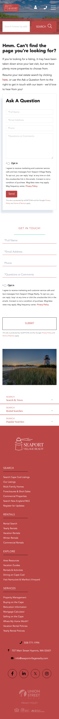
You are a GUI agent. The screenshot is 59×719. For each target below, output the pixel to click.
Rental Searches (14, 410)
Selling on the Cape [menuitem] (13, 617)
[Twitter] (35, 673)
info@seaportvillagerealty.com (31, 658)
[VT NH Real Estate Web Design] (29, 694)
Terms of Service (20, 203)
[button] (44, 26)
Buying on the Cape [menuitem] (13, 602)
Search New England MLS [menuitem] (16, 501)
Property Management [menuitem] (14, 598)
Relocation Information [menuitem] (15, 607)
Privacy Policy (31, 186)
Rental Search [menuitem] (10, 524)
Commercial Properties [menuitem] (15, 496)
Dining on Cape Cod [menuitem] (13, 575)
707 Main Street (31, 651)
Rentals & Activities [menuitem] (13, 570)
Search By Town (14, 400)
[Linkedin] (23, 673)
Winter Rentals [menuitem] (10, 538)
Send (12, 194)
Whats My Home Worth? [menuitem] (15, 621)
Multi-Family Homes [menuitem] (13, 487)
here (5, 80)
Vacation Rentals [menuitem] (11, 533)
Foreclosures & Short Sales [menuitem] (16, 492)
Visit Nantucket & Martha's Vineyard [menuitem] (21, 580)
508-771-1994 (46, 7)
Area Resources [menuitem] (11, 561)
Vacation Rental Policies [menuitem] (15, 626)
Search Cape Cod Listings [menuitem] (16, 477)
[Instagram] (46, 673)
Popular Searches (15, 421)
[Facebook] (12, 673)
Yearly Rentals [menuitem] (10, 528)
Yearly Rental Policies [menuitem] (14, 631)
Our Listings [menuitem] (9, 482)
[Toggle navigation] (53, 8)
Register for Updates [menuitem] (13, 506)
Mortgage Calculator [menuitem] (13, 612)
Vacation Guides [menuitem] (11, 565)
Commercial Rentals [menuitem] (13, 543)
